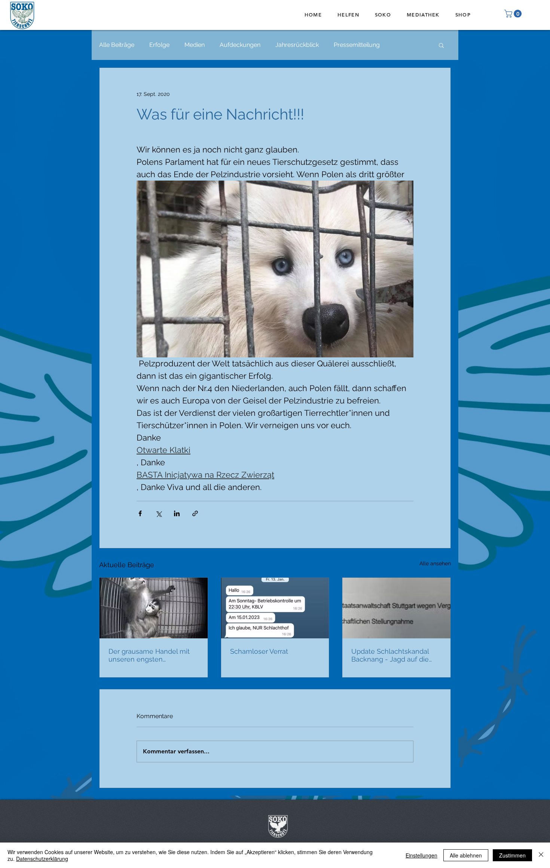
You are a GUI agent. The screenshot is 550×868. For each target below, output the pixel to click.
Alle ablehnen (466, 855)
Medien (194, 44)
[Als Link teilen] (195, 513)
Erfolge (159, 44)
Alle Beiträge (116, 44)
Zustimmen (512, 855)
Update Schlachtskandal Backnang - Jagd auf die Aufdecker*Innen (390, 655)
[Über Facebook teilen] (140, 513)
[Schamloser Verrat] (275, 608)
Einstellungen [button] (421, 855)
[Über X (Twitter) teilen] (158, 513)
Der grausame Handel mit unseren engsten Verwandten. (149, 655)
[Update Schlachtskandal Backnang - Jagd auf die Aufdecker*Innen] (396, 608)
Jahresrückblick (297, 44)
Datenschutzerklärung (42, 858)
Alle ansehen (435, 563)
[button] (513, 14)
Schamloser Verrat (259, 651)
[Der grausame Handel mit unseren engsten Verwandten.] (154, 608)
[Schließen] (541, 855)
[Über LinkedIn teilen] (176, 513)
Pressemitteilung (357, 44)
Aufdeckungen (240, 44)
